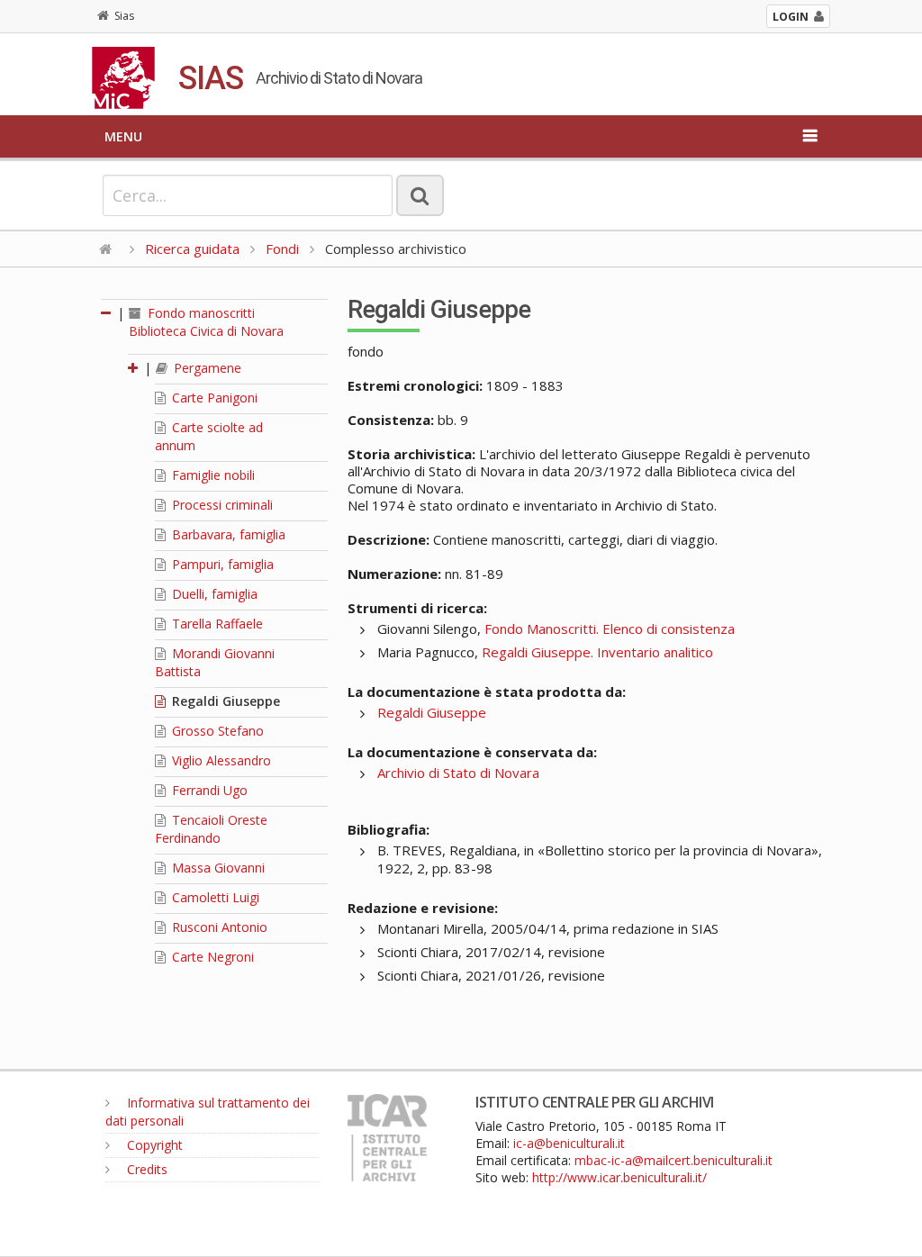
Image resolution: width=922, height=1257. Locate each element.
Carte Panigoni (213, 397)
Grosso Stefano (216, 730)
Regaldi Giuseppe (224, 701)
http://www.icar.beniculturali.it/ (619, 1177)
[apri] (134, 367)
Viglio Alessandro (219, 760)
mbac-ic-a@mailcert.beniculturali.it (673, 1160)
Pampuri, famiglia (221, 564)
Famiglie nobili (211, 475)
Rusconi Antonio (217, 927)
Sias (124, 15)
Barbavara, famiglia (226, 534)
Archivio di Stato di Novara (458, 773)
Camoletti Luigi (213, 897)
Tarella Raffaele (215, 623)
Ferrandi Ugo (208, 790)
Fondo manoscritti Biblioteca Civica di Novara (206, 321)
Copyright (153, 1144)
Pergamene (205, 367)
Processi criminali (220, 504)
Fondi (282, 249)
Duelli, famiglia (213, 593)
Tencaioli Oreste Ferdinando (211, 828)
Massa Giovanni (216, 867)
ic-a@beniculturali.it (569, 1143)
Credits (145, 1169)
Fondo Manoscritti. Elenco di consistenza (609, 628)
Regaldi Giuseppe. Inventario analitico (597, 652)
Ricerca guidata (192, 249)
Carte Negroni (211, 956)
